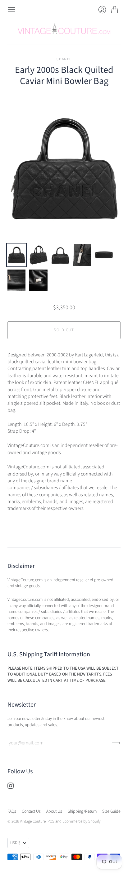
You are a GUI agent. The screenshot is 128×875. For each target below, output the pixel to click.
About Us (54, 811)
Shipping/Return (82, 811)
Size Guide (111, 811)
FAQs (11, 811)
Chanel (64, 59)
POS (51, 821)
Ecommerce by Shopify (81, 821)
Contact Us (31, 811)
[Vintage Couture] (64, 29)
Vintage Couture (33, 821)
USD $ (15, 843)
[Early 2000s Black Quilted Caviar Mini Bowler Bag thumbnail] (16, 255)
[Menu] (11, 9)
